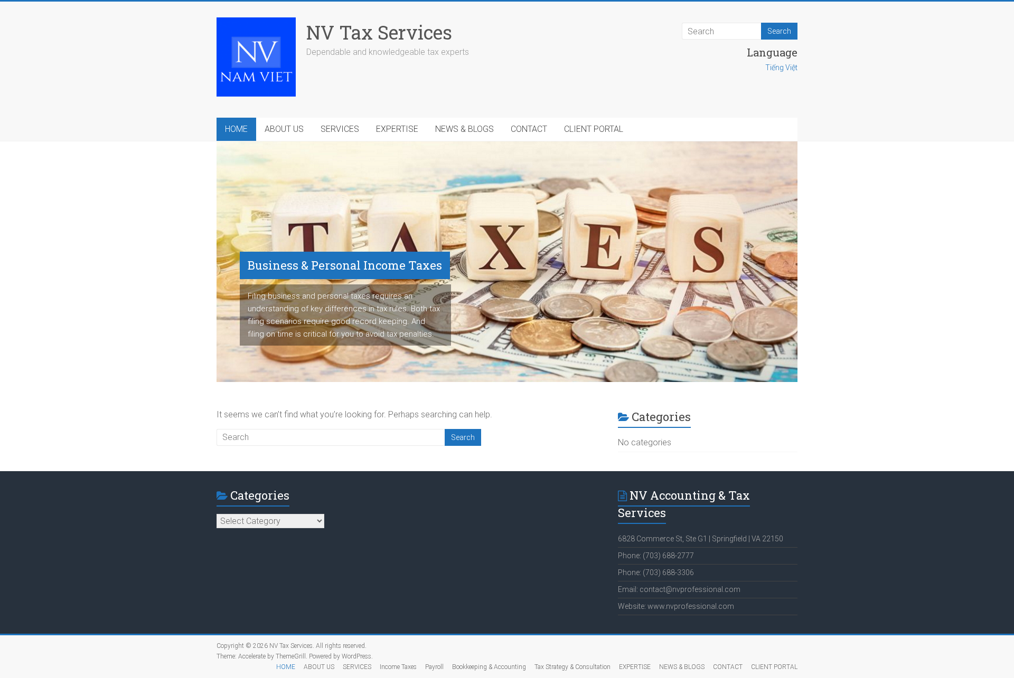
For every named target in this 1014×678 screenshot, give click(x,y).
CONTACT (529, 129)
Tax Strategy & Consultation (572, 667)
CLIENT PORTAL (593, 129)
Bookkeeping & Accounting (489, 667)
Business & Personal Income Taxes (345, 265)
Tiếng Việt (781, 67)
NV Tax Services (379, 32)
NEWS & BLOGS (464, 129)
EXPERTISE (397, 129)
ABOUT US (284, 129)
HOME (236, 129)
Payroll (434, 667)
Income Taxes (398, 667)
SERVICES (340, 129)
